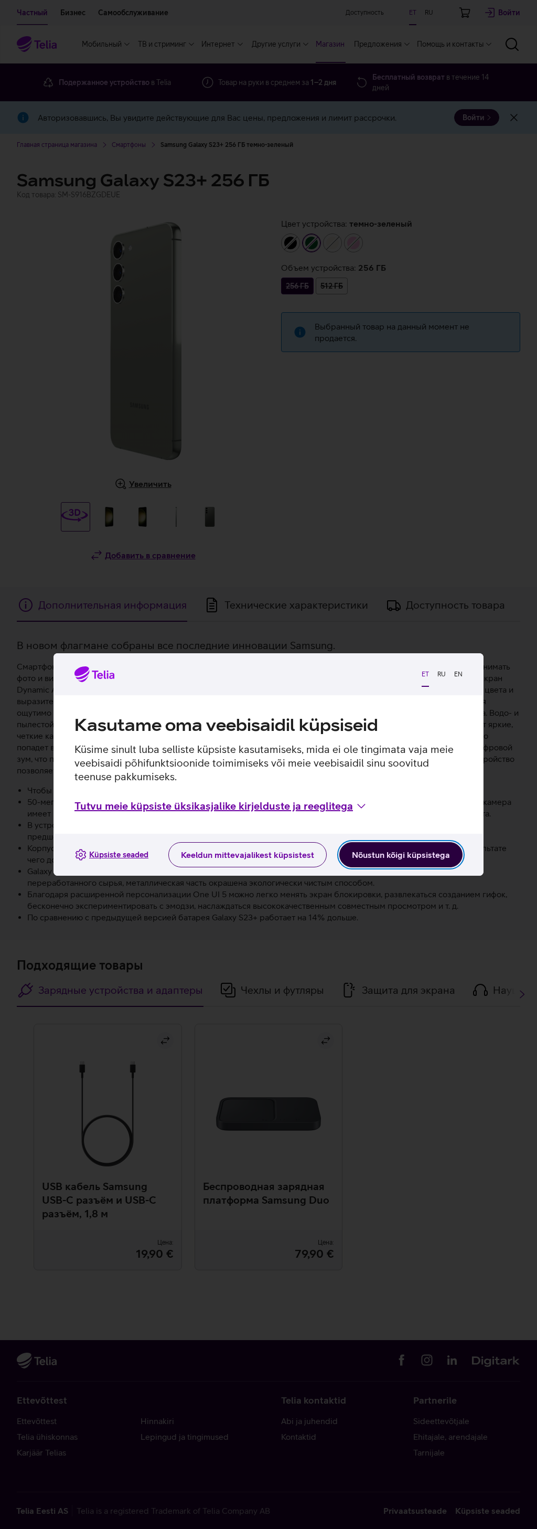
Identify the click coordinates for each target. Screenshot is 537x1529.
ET (425, 674)
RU (441, 674)
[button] (221, 806)
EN (458, 674)
